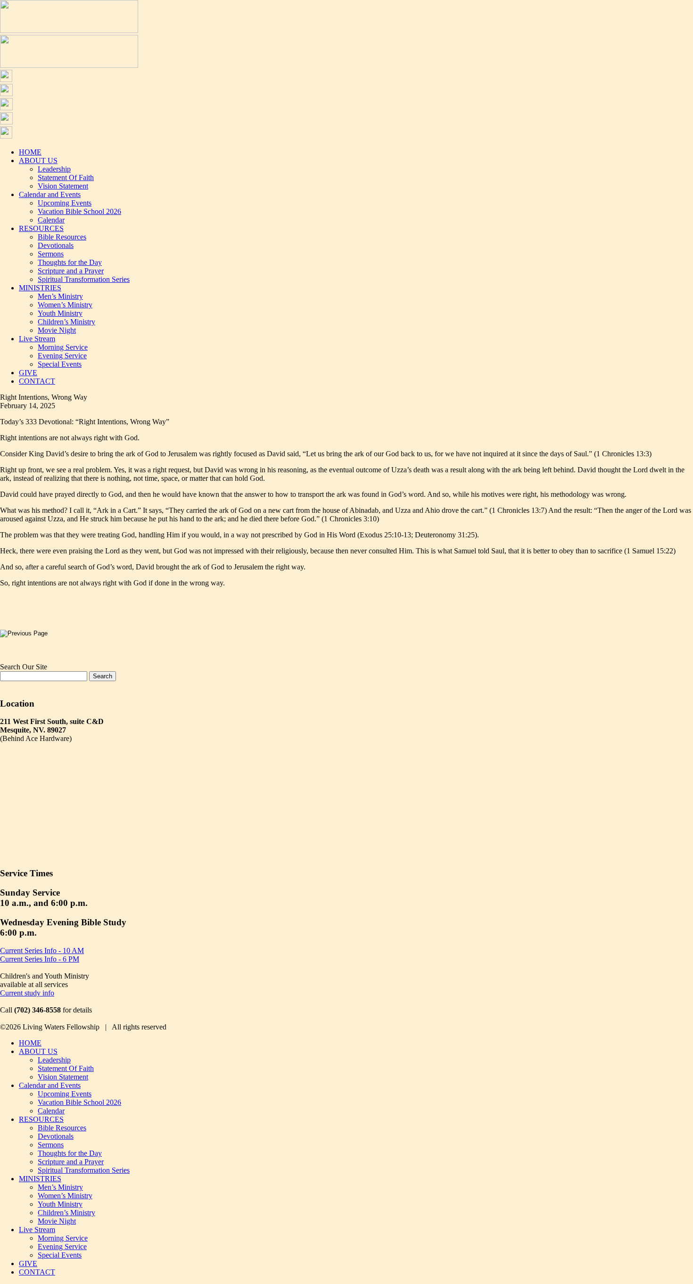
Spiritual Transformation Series (84, 279)
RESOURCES (41, 228)
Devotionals (56, 245)
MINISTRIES (40, 288)
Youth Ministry (60, 313)
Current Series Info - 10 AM (42, 951)
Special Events (60, 364)
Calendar (51, 220)
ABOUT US (38, 160)
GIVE (28, 373)
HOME (30, 152)
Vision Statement (63, 186)
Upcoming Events (64, 203)
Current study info (27, 993)
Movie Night (57, 330)
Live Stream (37, 339)
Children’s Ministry (66, 322)
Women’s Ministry (65, 305)
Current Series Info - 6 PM (39, 959)
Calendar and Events (50, 194)
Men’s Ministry (60, 296)
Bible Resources (62, 237)
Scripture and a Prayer (71, 271)
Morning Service (63, 347)
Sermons (51, 254)
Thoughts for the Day (70, 262)
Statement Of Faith (66, 177)
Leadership (54, 169)
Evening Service (62, 356)
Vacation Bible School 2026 (79, 211)
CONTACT (37, 381)
